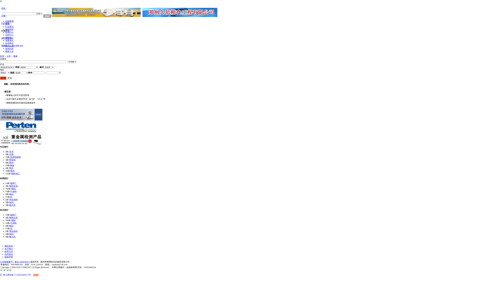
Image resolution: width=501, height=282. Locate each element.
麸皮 (12, 165)
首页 (7, 24)
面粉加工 (15, 173)
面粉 (13, 189)
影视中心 (9, 32)
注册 (3, 16)
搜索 (15, 56)
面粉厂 (13, 183)
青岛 (12, 171)
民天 (11, 168)
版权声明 (9, 257)
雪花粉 (12, 160)
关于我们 (9, 249)
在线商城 (9, 21)
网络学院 (9, 29)
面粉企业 (13, 186)
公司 (9, 56)
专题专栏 (9, 40)
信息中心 (9, 35)
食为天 (12, 205)
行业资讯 (9, 27)
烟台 (11, 194)
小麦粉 (13, 191)
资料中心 (9, 38)
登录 (3, 8)
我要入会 (9, 51)
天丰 (11, 152)
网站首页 (9, 246)
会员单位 (9, 43)
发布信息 (9, 49)
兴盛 (11, 154)
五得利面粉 (15, 157)
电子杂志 (9, 46)
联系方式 (9, 251)
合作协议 (9, 254)
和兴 (11, 162)
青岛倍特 (13, 200)
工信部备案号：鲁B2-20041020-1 (15, 262)
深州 (11, 202)
